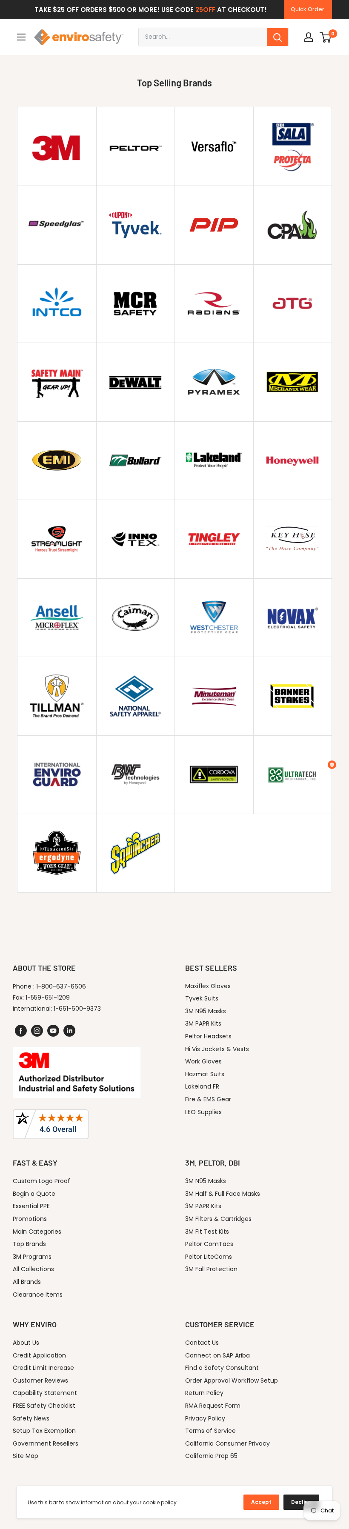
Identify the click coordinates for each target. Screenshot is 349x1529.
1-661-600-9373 (77, 1008)
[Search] (277, 37)
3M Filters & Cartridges (218, 1219)
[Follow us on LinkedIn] (69, 1031)
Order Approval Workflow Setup (231, 1380)
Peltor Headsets (208, 1036)
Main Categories (37, 1231)
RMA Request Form (212, 1405)
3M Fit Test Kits (207, 1231)
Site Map (25, 1456)
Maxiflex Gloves (208, 986)
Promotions (30, 1219)
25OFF (205, 9)
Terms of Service (210, 1430)
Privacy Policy (205, 1418)
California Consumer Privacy (227, 1443)
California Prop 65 (211, 1456)
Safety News (31, 1418)
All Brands (27, 1282)
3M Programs (32, 1256)
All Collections (33, 1269)
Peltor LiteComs (208, 1256)
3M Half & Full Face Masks (222, 1193)
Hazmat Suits (204, 1074)
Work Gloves (203, 1061)
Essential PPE (31, 1206)
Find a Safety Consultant (222, 1367)
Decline (301, 1502)
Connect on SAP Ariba (217, 1355)
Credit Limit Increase (43, 1367)
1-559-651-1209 (48, 997)
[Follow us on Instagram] (37, 1031)
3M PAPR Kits (203, 1023)
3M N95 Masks (205, 1011)
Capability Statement (45, 1393)
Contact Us (202, 1342)
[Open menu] (21, 37)
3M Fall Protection (211, 1269)
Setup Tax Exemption (44, 1430)
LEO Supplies (203, 1112)
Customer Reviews (40, 1380)
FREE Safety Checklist (44, 1405)
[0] (325, 37)
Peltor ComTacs (209, 1244)
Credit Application (39, 1355)
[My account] (308, 37)
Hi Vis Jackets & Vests (217, 1049)
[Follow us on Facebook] (21, 1031)
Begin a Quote (34, 1193)
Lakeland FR (202, 1086)
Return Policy (204, 1393)
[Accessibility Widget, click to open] (332, 764)
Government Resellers (45, 1443)
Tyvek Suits (201, 998)
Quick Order (307, 9)
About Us (26, 1342)
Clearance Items (38, 1294)
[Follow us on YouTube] (53, 1031)
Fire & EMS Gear (208, 1099)
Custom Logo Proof (41, 1181)
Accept (261, 1502)
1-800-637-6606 (61, 986)
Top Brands (29, 1244)
